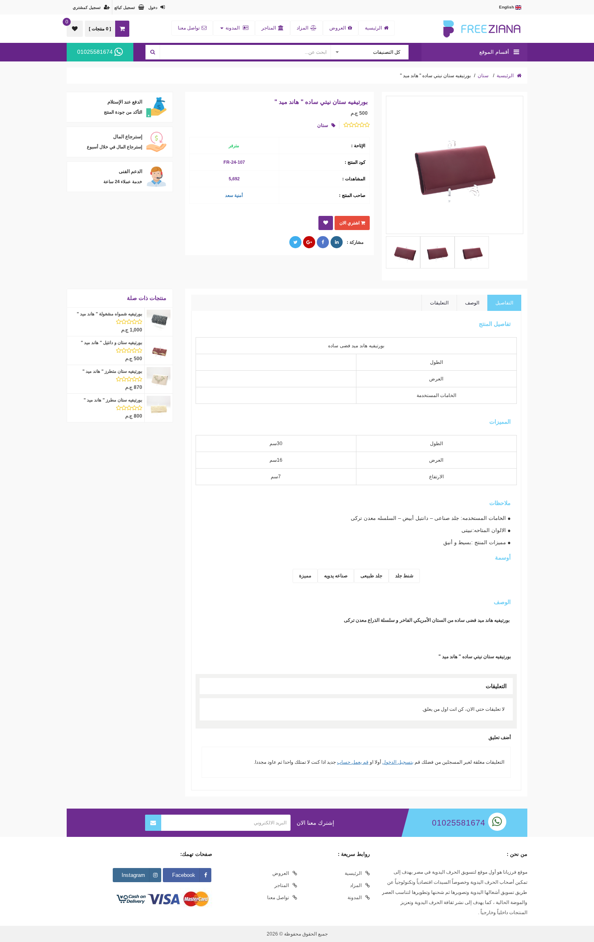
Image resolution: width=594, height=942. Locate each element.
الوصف (472, 303)
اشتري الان (350, 222)
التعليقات (439, 303)
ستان (483, 75)
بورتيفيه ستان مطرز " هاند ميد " (113, 399)
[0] (75, 28)
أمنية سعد (234, 195)
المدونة (232, 28)
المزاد (302, 28)
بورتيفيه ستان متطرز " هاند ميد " (112, 371)
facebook (183, 875)
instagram (133, 875)
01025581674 (95, 52)
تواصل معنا (189, 28)
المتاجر (268, 28)
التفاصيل (504, 303)
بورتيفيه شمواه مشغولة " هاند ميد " (109, 313)
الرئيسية (373, 28)
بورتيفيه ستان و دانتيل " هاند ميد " (111, 342)
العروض (337, 28)
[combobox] (369, 52)
